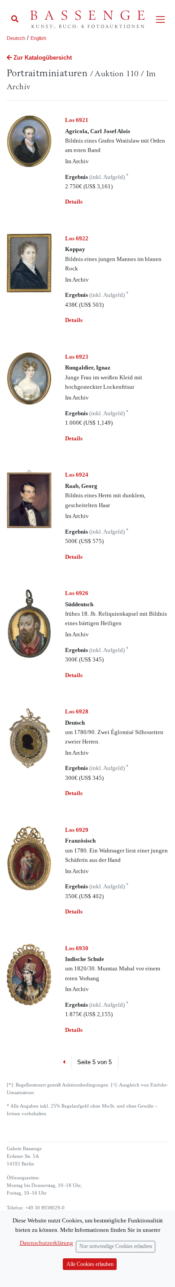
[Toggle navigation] (160, 19)
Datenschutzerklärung (46, 1242)
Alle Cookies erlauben (90, 1264)
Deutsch (16, 38)
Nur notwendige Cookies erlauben (115, 1246)
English (38, 38)
